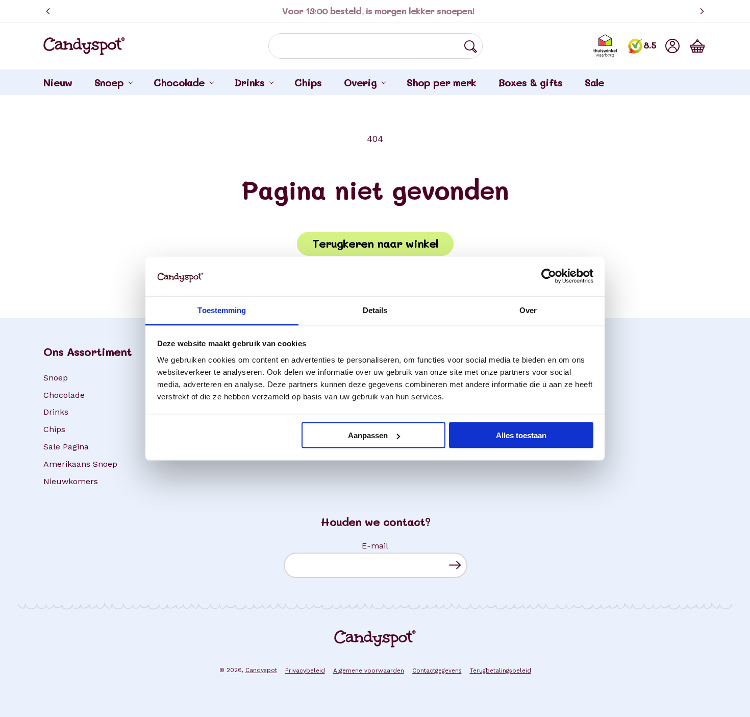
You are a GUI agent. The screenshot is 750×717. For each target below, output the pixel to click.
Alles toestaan (521, 435)
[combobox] (375, 46)
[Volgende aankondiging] (702, 11)
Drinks (55, 412)
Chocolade (64, 395)
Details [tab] (375, 309)
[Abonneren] (455, 565)
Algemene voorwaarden (368, 670)
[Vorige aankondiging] (48, 11)
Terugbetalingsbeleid (500, 670)
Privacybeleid (305, 670)
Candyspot (261, 670)
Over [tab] (528, 309)
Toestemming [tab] (221, 309)
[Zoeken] (470, 46)
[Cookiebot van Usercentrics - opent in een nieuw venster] (548, 276)
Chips (54, 429)
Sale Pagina (66, 446)
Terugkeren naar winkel (375, 243)
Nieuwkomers (70, 481)
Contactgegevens (437, 670)
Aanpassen (368, 435)
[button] (697, 46)
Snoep (55, 378)
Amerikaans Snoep (80, 464)
